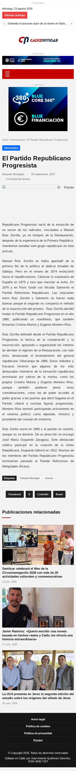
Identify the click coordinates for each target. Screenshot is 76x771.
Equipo (38, 740)
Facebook (14, 494)
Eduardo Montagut (13, 174)
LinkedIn (43, 494)
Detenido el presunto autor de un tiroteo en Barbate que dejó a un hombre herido (38, 23)
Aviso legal (38, 719)
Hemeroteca (18, 139)
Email (59, 494)
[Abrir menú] (38, 74)
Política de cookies (38, 726)
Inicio (5, 139)
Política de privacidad (38, 733)
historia (49, 478)
